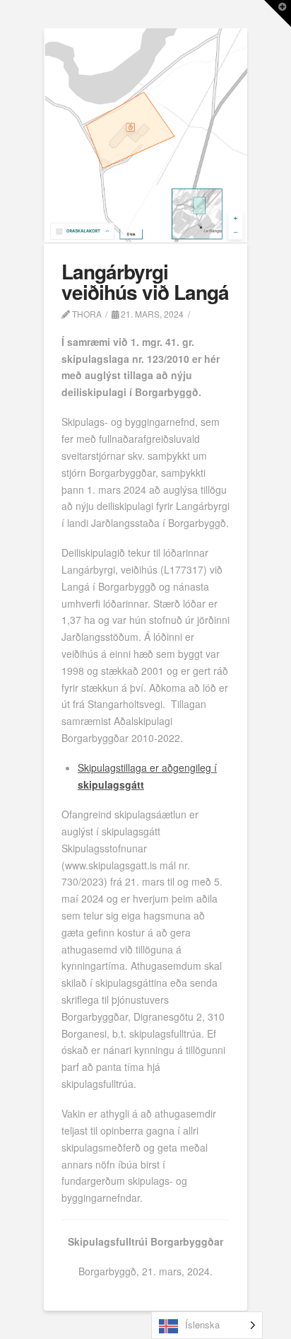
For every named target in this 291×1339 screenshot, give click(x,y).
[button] (277, 13)
